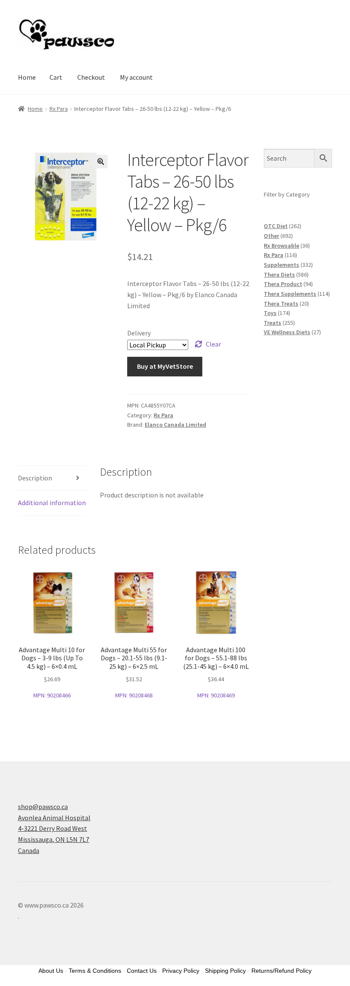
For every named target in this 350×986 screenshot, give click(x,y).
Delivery (139, 333)
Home (27, 77)
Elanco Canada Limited (175, 424)
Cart (56, 77)
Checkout (91, 77)
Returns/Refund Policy (281, 970)
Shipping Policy (225, 970)
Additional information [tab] (52, 502)
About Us (50, 970)
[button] (101, 161)
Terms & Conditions (95, 970)
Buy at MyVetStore (165, 366)
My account (136, 77)
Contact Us (142, 970)
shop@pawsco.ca (43, 806)
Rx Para (59, 109)
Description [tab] (35, 478)
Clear (213, 344)
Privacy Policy (180, 970)
